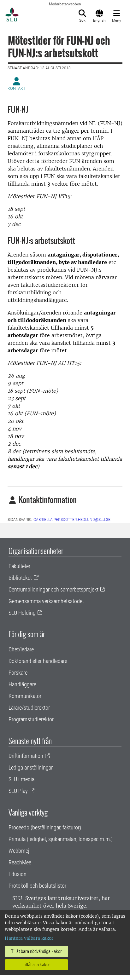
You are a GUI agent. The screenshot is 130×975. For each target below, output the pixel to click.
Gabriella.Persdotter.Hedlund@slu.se (71, 519)
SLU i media (21, 779)
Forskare (18, 672)
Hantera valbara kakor (29, 938)
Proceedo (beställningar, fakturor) (45, 827)
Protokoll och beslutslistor (37, 885)
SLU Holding (22, 612)
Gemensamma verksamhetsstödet (46, 601)
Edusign (18, 874)
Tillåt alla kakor (36, 964)
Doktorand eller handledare (38, 661)
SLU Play (18, 791)
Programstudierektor (31, 719)
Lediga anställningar (31, 767)
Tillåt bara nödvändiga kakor (36, 951)
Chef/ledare (21, 649)
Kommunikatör (25, 696)
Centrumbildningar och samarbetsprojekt (53, 589)
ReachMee (20, 862)
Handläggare (22, 684)
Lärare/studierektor (29, 707)
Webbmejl (20, 850)
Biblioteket (20, 577)
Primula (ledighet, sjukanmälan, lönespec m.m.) (61, 839)
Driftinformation (26, 756)
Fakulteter (19, 566)
